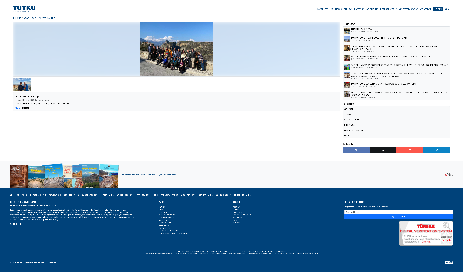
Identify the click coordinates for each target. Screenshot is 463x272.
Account (237, 207)
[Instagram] (17, 224)
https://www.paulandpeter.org (45, 219)
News (338, 9)
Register (237, 212)
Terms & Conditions (168, 231)
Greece (90, 195)
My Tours (237, 217)
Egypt (143, 195)
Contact (425, 9)
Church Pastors (354, 9)
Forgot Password (242, 215)
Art (224, 195)
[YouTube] (20, 224)
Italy (108, 195)
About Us (372, 9)
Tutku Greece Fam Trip (43, 18)
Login (438, 9)
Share (17, 108)
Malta (189, 195)
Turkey (125, 195)
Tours (329, 9)
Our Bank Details (167, 217)
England (243, 195)
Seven (46, 195)
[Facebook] (14, 224)
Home (319, 9)
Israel (72, 195)
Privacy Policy (166, 228)
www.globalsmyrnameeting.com (110, 217)
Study (206, 195)
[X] (11, 224)
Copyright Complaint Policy (173, 233)
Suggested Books (407, 9)
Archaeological (166, 195)
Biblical (19, 195)
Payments (237, 220)
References (387, 9)
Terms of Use (165, 223)
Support (237, 223)
